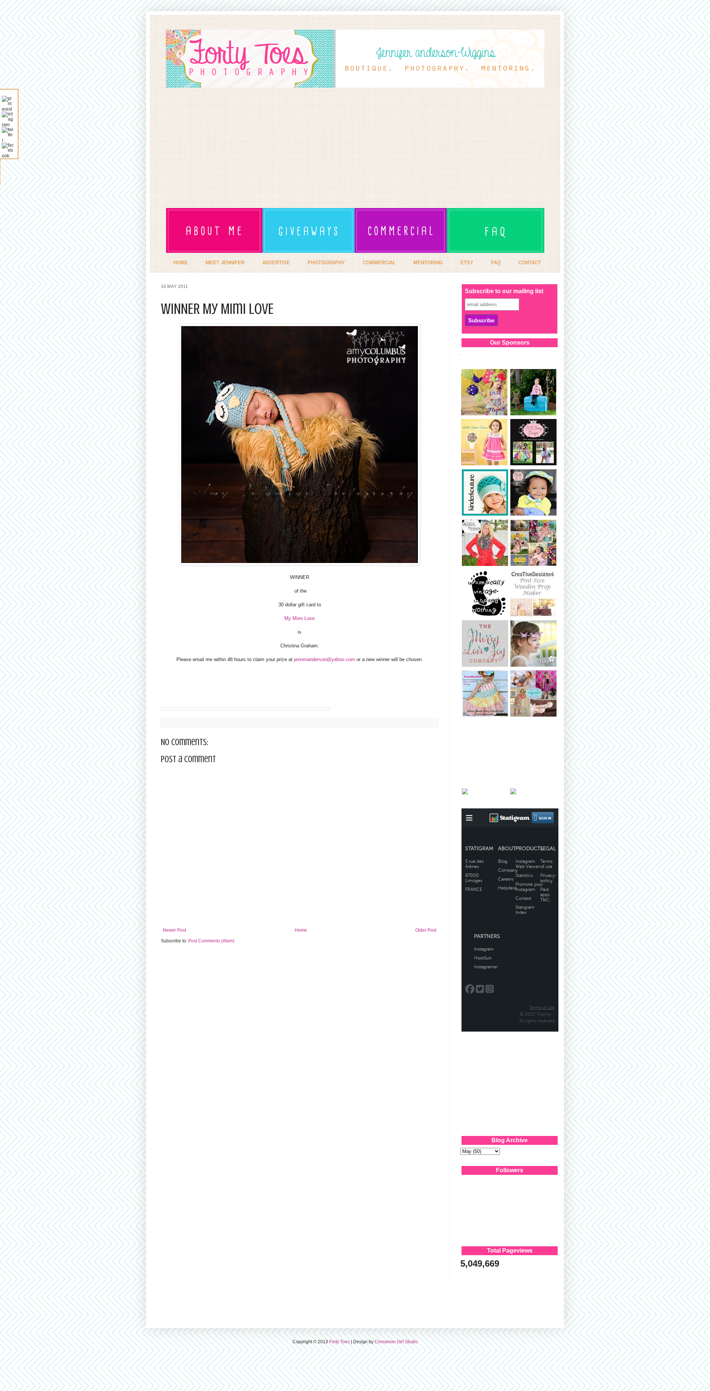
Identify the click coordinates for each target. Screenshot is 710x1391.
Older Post (425, 930)
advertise (276, 262)
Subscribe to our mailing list (504, 291)
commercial (379, 262)
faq (496, 262)
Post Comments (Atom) (211, 940)
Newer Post (174, 930)
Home (301, 930)
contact (529, 262)
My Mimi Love (299, 618)
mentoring (428, 262)
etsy (466, 262)
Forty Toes (339, 1341)
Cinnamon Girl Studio (396, 1341)
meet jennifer (225, 262)
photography (326, 262)
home (180, 262)
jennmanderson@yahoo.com (324, 659)
